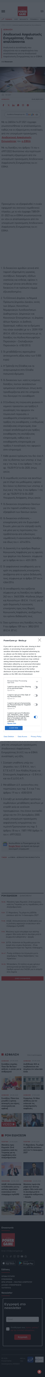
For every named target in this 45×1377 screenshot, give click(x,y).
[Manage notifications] (39, 1372)
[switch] (36, 687)
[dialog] (22, 688)
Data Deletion (9, 736)
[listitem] (22, 681)
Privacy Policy (36, 736)
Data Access (22, 736)
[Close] (40, 640)
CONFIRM (13, 728)
